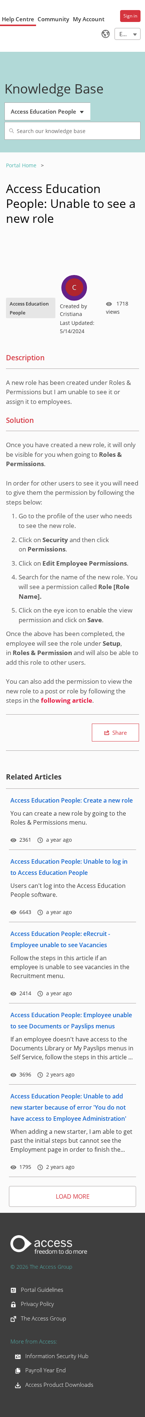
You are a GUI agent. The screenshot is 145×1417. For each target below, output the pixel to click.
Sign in (130, 16)
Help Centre (18, 19)
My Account (88, 19)
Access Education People (45, 114)
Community (53, 19)
